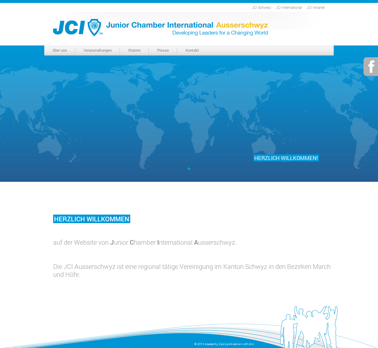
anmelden (186, 344)
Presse (163, 50)
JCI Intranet (316, 7)
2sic (221, 344)
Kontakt (192, 50)
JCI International (289, 7)
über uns (60, 50)
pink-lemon (234, 344)
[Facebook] (371, 65)
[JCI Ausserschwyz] (160, 26)
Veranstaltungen (98, 50)
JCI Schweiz (261, 7)
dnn (251, 344)
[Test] (189, 169)
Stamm (134, 50)
